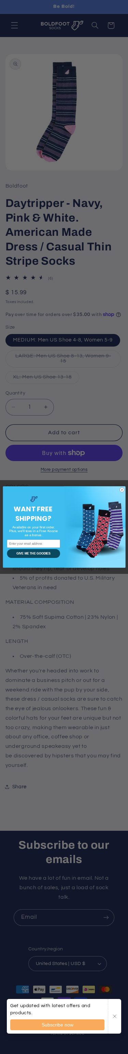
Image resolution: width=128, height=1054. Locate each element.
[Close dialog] (121, 490)
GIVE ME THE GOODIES (33, 553)
